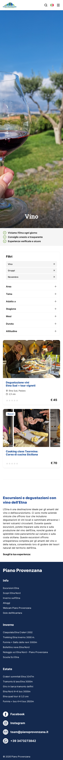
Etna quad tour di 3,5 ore (16, 696)
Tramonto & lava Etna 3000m (18, 681)
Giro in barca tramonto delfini (18, 686)
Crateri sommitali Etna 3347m (18, 676)
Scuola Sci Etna (11, 657)
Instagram (17, 723)
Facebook (17, 714)
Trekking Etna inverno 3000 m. (19, 637)
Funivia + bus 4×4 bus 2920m (18, 701)
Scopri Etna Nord (12, 593)
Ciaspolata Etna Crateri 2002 (18, 632)
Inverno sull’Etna (11, 598)
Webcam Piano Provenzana (17, 608)
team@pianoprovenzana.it (29, 732)
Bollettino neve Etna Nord (16, 647)
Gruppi (11, 270)
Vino (10, 264)
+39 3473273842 (23, 741)
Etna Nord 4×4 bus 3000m (16, 691)
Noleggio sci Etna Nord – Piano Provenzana (25, 652)
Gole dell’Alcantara (12, 613)
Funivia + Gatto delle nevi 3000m (20, 642)
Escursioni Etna (11, 588)
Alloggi (6, 603)
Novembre (13, 277)
